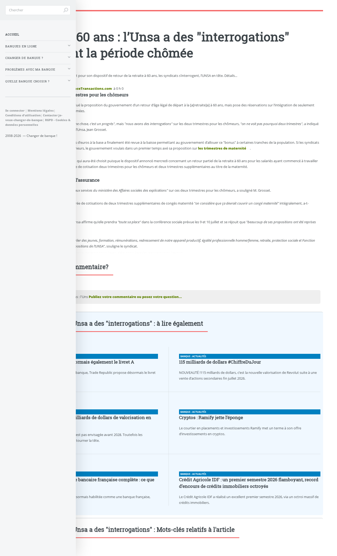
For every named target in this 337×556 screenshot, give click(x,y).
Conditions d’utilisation (23, 115)
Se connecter (14, 110)
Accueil (12, 34)
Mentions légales (41, 110)
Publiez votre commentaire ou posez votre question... (135, 296)
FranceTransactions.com (90, 88)
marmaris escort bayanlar (165, 252)
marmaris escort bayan (100, 252)
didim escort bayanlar (132, 252)
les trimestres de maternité (222, 148)
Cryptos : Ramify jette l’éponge (211, 417)
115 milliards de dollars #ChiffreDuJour (220, 362)
